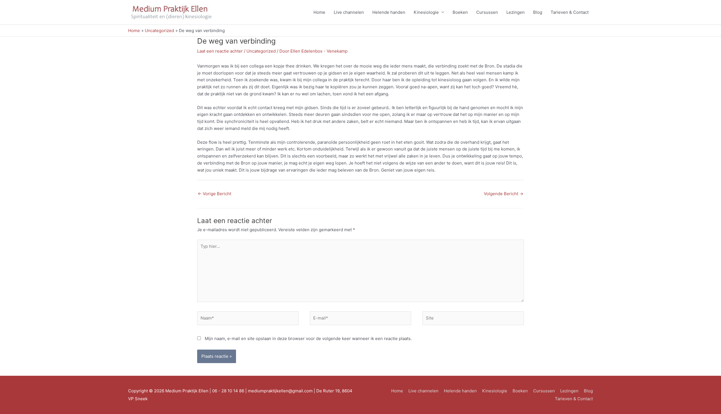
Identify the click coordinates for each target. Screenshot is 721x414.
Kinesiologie (426, 12)
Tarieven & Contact (570, 12)
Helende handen (388, 12)
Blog (537, 12)
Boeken (460, 12)
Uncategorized (261, 51)
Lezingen (515, 12)
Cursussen (487, 12)
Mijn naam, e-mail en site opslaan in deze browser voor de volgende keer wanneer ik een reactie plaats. (308, 338)
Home (319, 12)
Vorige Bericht (214, 193)
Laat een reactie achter (220, 51)
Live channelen (349, 12)
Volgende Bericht (503, 193)
